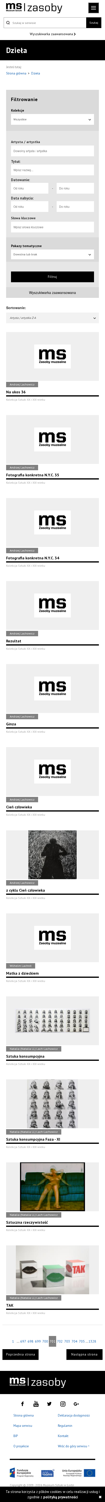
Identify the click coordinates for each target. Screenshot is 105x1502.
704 (74, 1341)
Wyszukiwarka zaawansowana (52, 34)
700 (45, 1341)
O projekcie (21, 1446)
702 (60, 1341)
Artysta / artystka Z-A (23, 318)
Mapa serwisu (22, 1426)
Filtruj (52, 277)
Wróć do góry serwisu (74, 1446)
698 (30, 1341)
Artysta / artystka (25, 142)
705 (82, 1341)
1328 (92, 1341)
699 (38, 1341)
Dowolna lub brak (25, 254)
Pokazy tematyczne (26, 246)
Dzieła (35, 73)
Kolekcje (17, 110)
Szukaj (93, 22)
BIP (15, 1436)
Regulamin (65, 1426)
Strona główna (16, 73)
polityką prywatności (60, 1497)
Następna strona (84, 1354)
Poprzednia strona (20, 1354)
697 (23, 1341)
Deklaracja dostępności (74, 1415)
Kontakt (63, 1436)
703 (67, 1341)
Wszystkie (20, 119)
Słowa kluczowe (23, 218)
